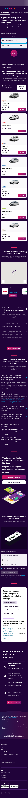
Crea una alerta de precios (14, 694)
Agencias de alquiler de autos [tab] (11, 606)
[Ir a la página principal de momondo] (10, 8)
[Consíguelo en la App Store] (14, 786)
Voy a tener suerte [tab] (8, 617)
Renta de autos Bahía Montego (13, 735)
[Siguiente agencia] (24, 281)
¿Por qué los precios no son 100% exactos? (11, 727)
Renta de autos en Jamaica (17, 733)
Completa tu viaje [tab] (8, 613)
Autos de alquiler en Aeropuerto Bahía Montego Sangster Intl (8, 630)
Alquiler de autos (6, 733)
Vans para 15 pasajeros (12, 402)
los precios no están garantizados (14, 717)
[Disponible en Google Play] (5, 786)
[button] (2, 8)
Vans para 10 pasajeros (11, 401)
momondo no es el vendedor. (10, 722)
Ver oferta (22, 109)
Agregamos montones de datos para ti (13, 724)
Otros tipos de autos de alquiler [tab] (12, 609)
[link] (13, 295)
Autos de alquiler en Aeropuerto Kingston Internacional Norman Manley (8, 636)
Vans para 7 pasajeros (11, 399)
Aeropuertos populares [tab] (9, 602)
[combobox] (9, 33)
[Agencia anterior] (3, 281)
